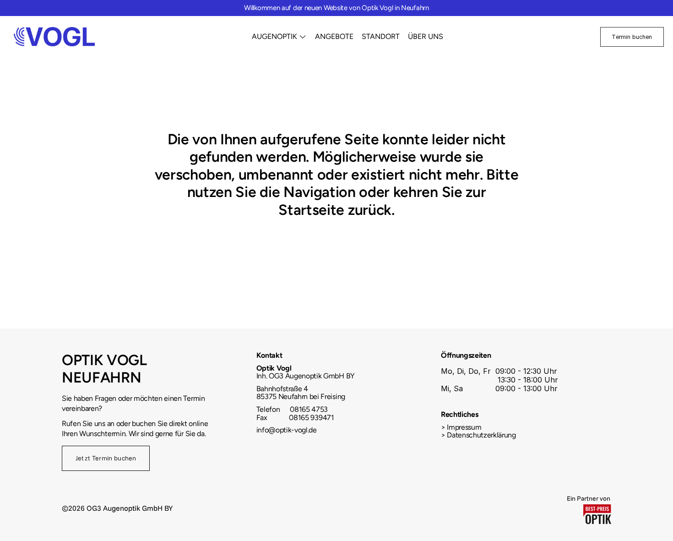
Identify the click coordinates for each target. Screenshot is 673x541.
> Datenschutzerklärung (478, 435)
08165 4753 (308, 409)
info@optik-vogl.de (286, 430)
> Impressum (461, 427)
